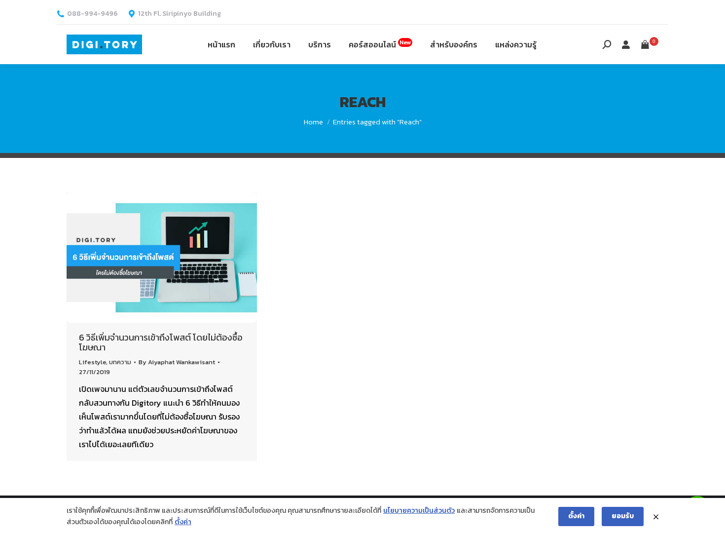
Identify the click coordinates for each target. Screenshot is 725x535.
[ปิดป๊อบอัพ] (655, 516)
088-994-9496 (92, 14)
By (177, 362)
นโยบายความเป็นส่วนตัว (419, 510)
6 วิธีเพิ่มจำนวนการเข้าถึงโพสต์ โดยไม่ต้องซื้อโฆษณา (161, 342)
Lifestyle (92, 362)
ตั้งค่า (183, 522)
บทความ (120, 362)
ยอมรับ (623, 516)
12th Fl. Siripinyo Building (179, 14)
